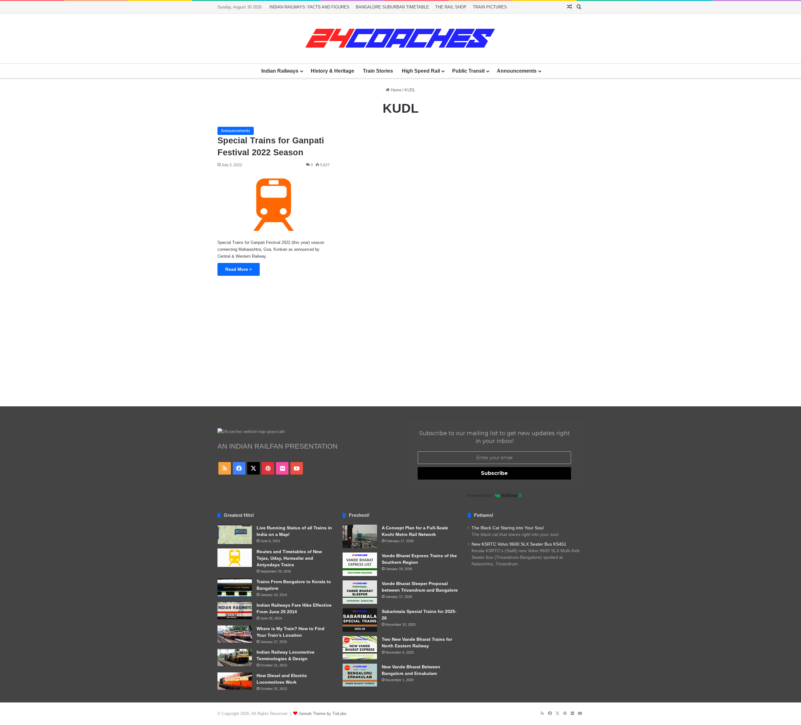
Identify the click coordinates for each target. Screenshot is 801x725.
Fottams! (483, 515)
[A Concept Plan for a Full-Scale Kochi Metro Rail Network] (360, 536)
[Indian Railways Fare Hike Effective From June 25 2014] (234, 610)
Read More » (238, 269)
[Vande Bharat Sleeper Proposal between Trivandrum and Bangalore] (360, 592)
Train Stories (378, 71)
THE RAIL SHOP (451, 7)
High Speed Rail (421, 71)
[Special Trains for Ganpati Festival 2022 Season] (273, 204)
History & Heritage (332, 71)
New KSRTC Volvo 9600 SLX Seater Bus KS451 (519, 544)
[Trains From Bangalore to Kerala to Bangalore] (234, 587)
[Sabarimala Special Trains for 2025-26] (360, 620)
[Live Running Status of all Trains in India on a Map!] (234, 534)
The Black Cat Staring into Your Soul (507, 528)
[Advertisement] (400, 347)
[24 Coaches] (400, 38)
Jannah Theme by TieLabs (322, 713)
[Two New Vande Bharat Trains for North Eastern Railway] (360, 647)
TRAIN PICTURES (490, 7)
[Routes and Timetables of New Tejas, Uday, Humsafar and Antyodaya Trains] (234, 557)
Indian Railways (279, 71)
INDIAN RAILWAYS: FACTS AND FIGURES (309, 7)
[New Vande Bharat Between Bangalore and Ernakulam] (360, 675)
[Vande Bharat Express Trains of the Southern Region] (360, 564)
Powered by (479, 495)
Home (395, 90)
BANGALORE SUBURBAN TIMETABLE (392, 7)
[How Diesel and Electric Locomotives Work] (234, 681)
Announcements (517, 71)
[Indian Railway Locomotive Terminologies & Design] (234, 657)
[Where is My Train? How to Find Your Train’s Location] (234, 634)
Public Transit (468, 71)
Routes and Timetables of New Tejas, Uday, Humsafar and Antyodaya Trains (289, 558)
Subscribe (494, 473)
